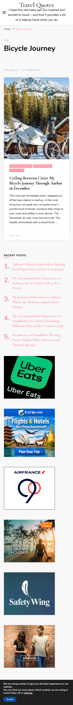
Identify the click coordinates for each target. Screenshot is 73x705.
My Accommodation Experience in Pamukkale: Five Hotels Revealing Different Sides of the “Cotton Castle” (38, 321)
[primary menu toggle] (4, 12)
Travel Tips (17, 170)
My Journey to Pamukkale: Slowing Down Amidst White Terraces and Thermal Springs (36, 340)
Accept (10, 699)
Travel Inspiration (21, 166)
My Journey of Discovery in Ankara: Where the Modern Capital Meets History (36, 302)
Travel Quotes (37, 5)
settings (28, 693)
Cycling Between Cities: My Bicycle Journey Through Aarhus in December (35, 183)
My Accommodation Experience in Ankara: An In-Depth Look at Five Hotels (36, 283)
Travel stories (42, 166)
